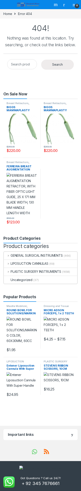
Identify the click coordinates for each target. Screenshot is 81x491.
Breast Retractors (18, 103)
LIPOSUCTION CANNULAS (29, 263)
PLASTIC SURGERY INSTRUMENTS (36, 271)
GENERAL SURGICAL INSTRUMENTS (37, 255)
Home (7, 14)
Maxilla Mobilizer (17, 306)
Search (56, 4)
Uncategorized (21, 280)
